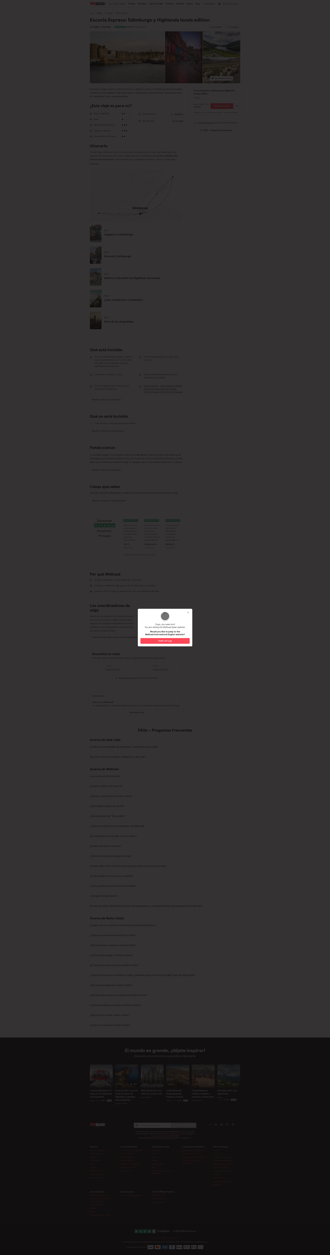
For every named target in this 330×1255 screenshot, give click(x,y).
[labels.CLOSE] (188, 612)
